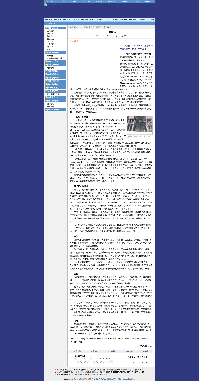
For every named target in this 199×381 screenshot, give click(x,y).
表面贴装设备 (53, 52)
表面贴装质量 (53, 65)
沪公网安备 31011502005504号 (104, 379)
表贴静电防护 (53, 78)
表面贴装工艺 (53, 28)
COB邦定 (107, 20)
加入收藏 (111, 351)
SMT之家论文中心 (75, 27)
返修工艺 (50, 49)
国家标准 (50, 106)
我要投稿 (124, 1)
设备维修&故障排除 (54, 58)
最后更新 (99, 1)
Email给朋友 (128, 351)
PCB (91, 20)
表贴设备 (57, 20)
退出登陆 (136, 1)
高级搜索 (111, 1)
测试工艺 (50, 47)
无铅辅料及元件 (53, 94)
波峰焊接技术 (53, 84)
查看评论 (94, 351)
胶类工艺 (50, 34)
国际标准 (50, 104)
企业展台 (87, 1)
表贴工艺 (48, 20)
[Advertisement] (94, 64)
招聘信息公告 (53, 110)
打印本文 (145, 351)
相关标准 (132, 20)
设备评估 (50, 56)
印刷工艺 (50, 36)
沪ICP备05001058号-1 (126, 379)
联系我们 (148, 1)
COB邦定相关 (53, 88)
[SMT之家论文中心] (99, 17)
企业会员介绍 (53, 97)
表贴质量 (66, 20)
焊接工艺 (50, 42)
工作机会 (62, 1)
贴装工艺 (50, 39)
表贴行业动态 (53, 81)
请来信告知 (80, 372)
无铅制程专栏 (53, 91)
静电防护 (123, 20)
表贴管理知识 (53, 71)
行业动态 (74, 1)
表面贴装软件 (53, 74)
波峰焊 (115, 20)
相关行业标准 (53, 101)
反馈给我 (105, 375)
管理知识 (75, 20)
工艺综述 (50, 31)
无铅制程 (98, 20)
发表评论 (77, 351)
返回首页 (50, 1)
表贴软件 (84, 20)
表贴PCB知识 (53, 61)
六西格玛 (50, 68)
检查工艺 (50, 44)
